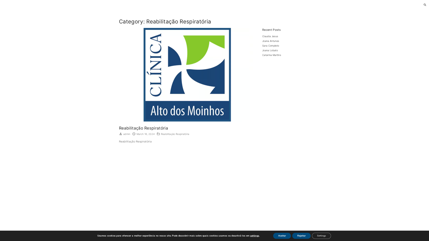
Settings (321, 235)
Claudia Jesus (270, 36)
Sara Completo (270, 45)
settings (254, 235)
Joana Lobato (270, 50)
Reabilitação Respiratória (143, 128)
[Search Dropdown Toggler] (425, 5)
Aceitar (282, 235)
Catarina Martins (272, 55)
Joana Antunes (270, 40)
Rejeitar (301, 235)
